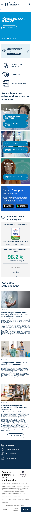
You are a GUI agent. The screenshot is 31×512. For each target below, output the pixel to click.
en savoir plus (9, 27)
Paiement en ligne (11, 458)
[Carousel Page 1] (2, 38)
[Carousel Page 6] (15, 38)
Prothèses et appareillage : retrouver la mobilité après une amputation (14, 407)
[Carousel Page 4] (10, 38)
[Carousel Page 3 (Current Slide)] (8, 38)
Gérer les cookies (15, 509)
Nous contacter (11, 454)
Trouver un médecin (12, 449)
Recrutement (10, 445)
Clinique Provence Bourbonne (14, 5)
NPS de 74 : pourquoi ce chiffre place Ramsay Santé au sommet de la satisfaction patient (14, 314)
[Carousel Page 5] (13, 38)
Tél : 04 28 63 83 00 (14, 54)
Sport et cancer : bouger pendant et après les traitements (15, 363)
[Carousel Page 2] (4, 38)
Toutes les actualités (15, 436)
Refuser (5, 509)
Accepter (26, 509)
